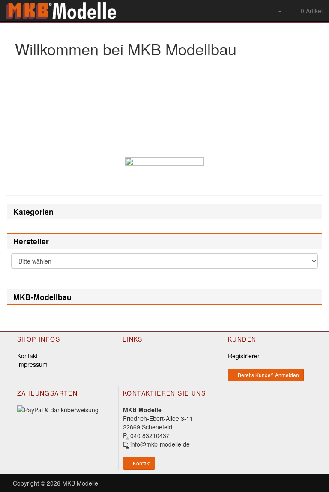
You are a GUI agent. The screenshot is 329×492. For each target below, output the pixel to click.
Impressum (32, 364)
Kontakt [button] (141, 463)
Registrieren (244, 355)
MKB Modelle (80, 483)
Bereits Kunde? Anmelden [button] (267, 374)
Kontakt (27, 355)
